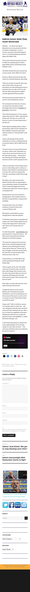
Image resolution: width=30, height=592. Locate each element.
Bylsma (17, 364)
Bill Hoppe (7, 364)
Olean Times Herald (19, 566)
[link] (5, 481)
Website (4, 420)
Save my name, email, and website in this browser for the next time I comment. (14, 430)
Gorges (24, 364)
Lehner (4, 366)
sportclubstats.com (22, 232)
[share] (25, 481)
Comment (5, 383)
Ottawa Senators (10, 366)
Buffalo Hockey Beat (8, 565)
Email (4, 413)
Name (4, 405)
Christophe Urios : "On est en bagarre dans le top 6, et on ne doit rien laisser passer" (15, 481)
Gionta (20, 364)
